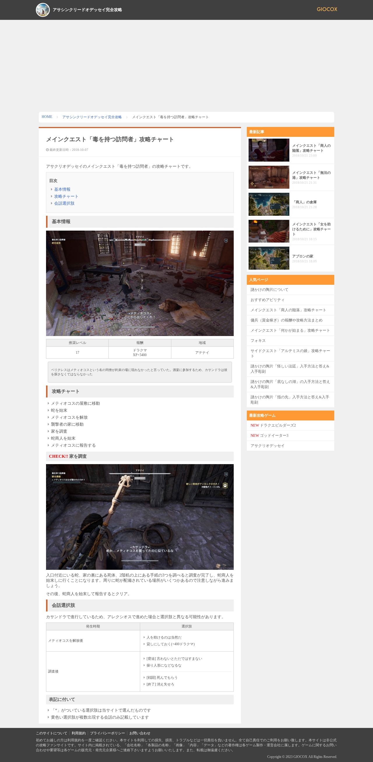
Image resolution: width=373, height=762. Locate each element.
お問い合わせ (139, 733)
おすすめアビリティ (268, 300)
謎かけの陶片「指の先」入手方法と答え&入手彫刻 (290, 399)
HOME (47, 117)
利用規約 (79, 733)
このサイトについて (51, 733)
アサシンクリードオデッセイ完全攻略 (87, 10)
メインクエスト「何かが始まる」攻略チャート (290, 330)
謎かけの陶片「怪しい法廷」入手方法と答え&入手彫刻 (290, 369)
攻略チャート (66, 196)
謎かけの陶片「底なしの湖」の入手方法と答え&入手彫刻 (290, 384)
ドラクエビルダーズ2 (273, 425)
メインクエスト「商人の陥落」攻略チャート (288, 310)
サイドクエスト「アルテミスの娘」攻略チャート (290, 353)
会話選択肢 (64, 203)
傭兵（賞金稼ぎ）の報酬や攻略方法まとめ (287, 320)
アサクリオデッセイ (268, 445)
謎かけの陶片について (269, 289)
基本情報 (62, 189)
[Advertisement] (186, 64)
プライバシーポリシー (107, 733)
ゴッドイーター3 (269, 435)
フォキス (258, 340)
